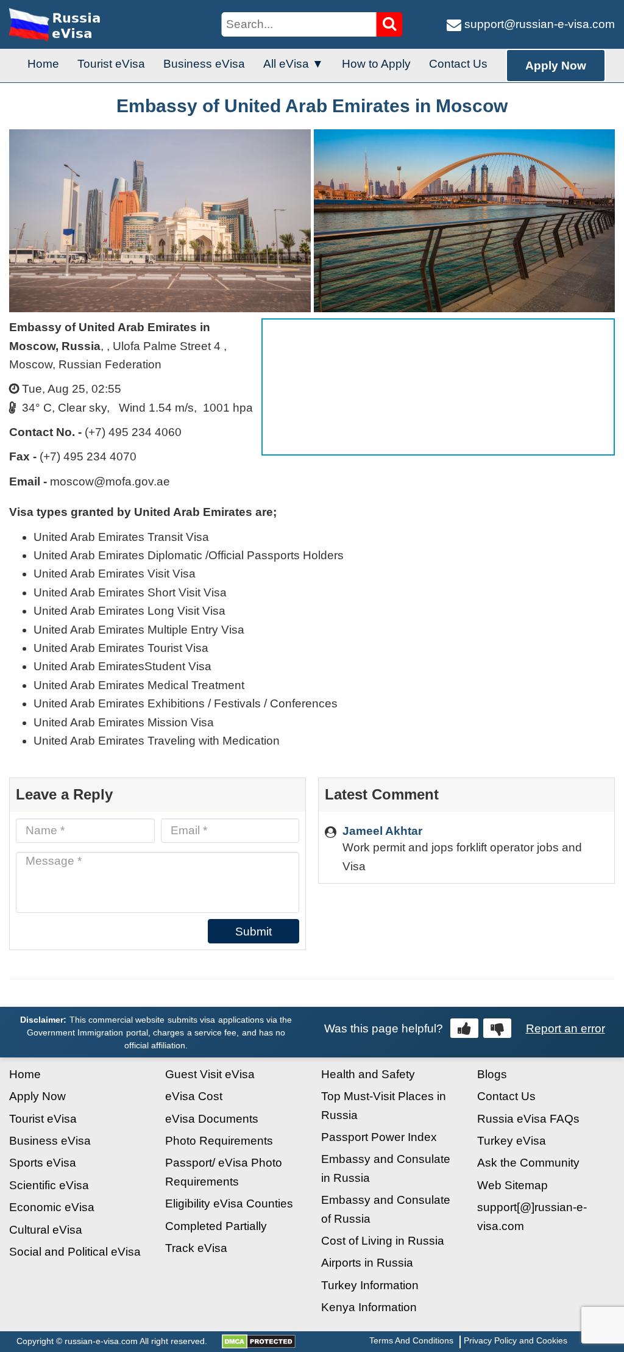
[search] (390, 24)
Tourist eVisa (111, 63)
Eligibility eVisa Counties (229, 1203)
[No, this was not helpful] (497, 1028)
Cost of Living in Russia (382, 1240)
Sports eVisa (42, 1162)
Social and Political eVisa (75, 1251)
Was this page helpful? (383, 1028)
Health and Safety (368, 1074)
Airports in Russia (367, 1262)
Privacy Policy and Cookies (515, 1340)
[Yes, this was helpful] (464, 1028)
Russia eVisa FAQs (528, 1118)
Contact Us (458, 63)
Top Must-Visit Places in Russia (383, 1105)
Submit (253, 931)
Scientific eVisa (49, 1185)
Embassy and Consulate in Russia (385, 1168)
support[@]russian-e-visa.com (532, 1216)
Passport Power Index (379, 1137)
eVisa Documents (211, 1118)
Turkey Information (370, 1285)
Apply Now (555, 65)
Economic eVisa (51, 1207)
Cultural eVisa (45, 1229)
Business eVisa (204, 63)
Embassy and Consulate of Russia (385, 1209)
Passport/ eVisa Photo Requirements (223, 1171)
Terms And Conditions (411, 1340)
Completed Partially (216, 1226)
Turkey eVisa (511, 1140)
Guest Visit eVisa (210, 1074)
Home (43, 63)
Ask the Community (528, 1162)
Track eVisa (196, 1248)
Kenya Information (369, 1307)
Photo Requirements (219, 1140)
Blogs (492, 1074)
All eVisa (286, 63)
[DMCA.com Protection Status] (259, 1341)
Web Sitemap (512, 1185)
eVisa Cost (193, 1096)
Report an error (565, 1028)
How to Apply (376, 63)
